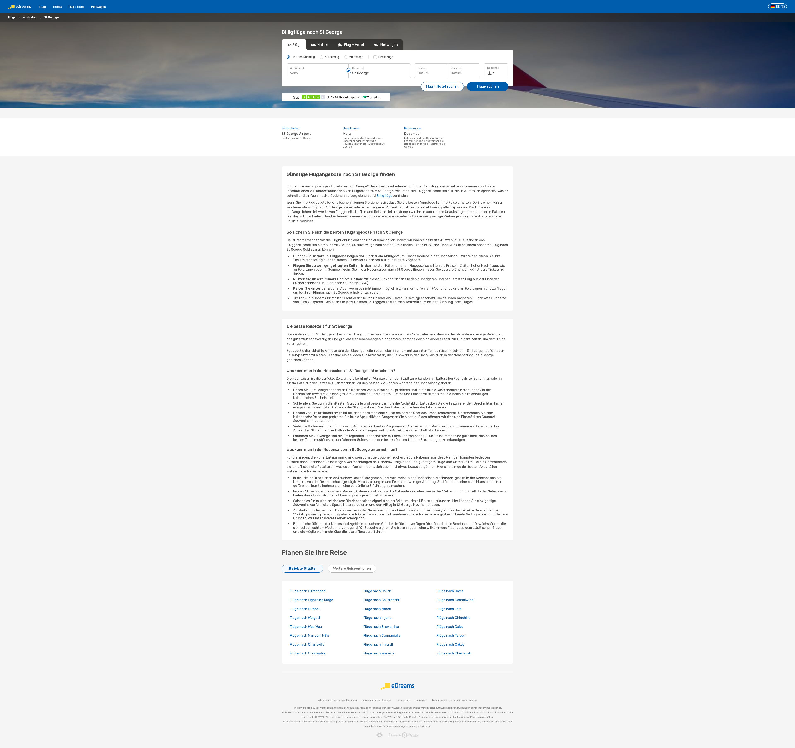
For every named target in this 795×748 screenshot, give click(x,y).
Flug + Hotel (76, 7)
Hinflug (422, 68)
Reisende (493, 68)
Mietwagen (98, 7)
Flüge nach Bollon (377, 591)
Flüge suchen (488, 86)
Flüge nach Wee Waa (306, 627)
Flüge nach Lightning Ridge (311, 600)
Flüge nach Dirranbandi (308, 591)
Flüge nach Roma (450, 591)
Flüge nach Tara (449, 609)
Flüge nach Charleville (307, 644)
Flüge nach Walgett (305, 618)
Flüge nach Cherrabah (454, 653)
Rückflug (456, 68)
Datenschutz (403, 700)
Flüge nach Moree (377, 609)
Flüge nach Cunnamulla (381, 636)
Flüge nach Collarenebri (381, 600)
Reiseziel (358, 68)
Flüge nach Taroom (451, 636)
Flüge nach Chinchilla (453, 618)
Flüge (43, 7)
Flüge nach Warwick (378, 653)
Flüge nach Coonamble (307, 653)
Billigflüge (384, 196)
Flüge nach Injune (377, 618)
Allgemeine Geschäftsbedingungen (338, 700)
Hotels (57, 7)
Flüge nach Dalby (450, 627)
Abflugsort (297, 68)
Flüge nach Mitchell (305, 609)
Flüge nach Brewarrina (381, 627)
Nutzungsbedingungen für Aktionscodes (454, 700)
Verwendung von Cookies (377, 700)
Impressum (421, 700)
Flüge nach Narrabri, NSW (309, 636)
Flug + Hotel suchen (442, 86)
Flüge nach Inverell (378, 644)
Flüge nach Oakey (450, 644)
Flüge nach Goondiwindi (455, 600)
